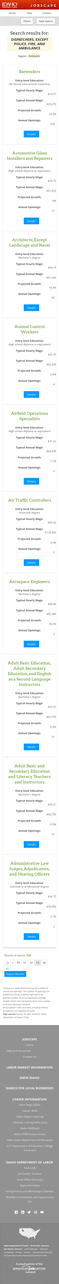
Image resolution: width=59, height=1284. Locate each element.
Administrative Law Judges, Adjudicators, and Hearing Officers (29, 868)
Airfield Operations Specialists (29, 416)
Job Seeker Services (30, 1174)
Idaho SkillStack (29, 1128)
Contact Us (29, 1056)
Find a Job (30, 1168)
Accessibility (9, 1252)
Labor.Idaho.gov (31, 1249)
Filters (26, 21)
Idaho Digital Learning (29, 1116)
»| (7, 968)
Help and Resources (18, 1051)
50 (18, 962)
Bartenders (29, 71)
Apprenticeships (30, 1185)
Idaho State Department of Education (30, 1140)
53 (37, 962)
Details (31, 134)
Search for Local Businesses (29, 1088)
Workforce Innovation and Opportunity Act (30, 1199)
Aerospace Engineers (29, 581)
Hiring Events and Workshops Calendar (30, 1191)
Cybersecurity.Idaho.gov (42, 1252)
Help (29, 13)
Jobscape (29, 1039)
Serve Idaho (29, 1078)
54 (44, 962)
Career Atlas (29, 1110)
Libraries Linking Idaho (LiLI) (30, 1122)
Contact (46, 13)
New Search (46, 21)
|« (7, 962)
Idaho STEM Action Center (30, 1134)
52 (31, 962)
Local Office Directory (30, 1179)
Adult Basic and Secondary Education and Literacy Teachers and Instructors (29, 773)
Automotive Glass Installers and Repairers (29, 156)
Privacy (19, 1252)
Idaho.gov (44, 1249)
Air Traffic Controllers (29, 500)
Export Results (15, 974)
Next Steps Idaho (29, 1105)
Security (27, 1252)
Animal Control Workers (29, 329)
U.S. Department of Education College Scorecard (30, 1148)
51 (24, 962)
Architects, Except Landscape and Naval (29, 242)
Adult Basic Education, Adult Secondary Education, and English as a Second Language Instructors (29, 674)
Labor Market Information (29, 1067)
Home (12, 13)
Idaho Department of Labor (29, 1162)
